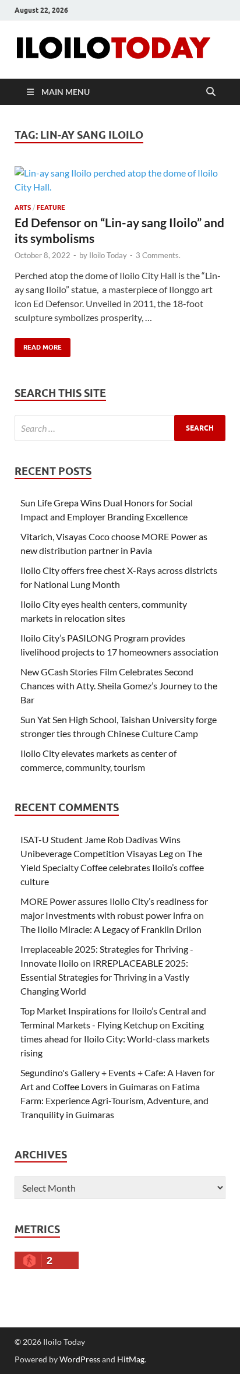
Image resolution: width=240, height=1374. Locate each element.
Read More (38, 344)
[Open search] (211, 92)
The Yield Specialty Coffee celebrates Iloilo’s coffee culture (112, 867)
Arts (23, 207)
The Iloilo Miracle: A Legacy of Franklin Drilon (111, 929)
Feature (51, 207)
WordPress (79, 1359)
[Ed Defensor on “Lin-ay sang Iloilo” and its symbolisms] (120, 180)
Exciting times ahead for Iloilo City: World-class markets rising (115, 1038)
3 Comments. (158, 255)
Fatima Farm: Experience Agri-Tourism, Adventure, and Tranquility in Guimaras (114, 1100)
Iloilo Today (108, 255)
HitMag (130, 1359)
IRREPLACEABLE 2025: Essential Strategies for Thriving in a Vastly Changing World (104, 976)
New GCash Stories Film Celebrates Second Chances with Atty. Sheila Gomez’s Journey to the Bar (118, 685)
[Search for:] (120, 428)
